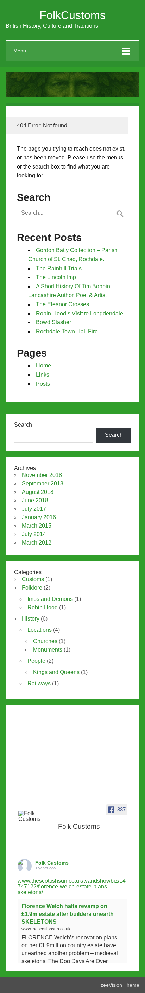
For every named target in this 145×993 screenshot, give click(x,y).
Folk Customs (52, 863)
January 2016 (39, 517)
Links (42, 375)
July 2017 (34, 509)
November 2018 (42, 475)
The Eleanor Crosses (62, 304)
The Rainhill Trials (59, 268)
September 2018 (42, 483)
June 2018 (35, 500)
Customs (33, 579)
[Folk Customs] (32, 816)
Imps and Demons (50, 599)
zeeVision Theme (120, 985)
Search (23, 425)
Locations (39, 630)
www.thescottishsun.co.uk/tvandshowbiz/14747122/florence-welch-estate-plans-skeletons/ (72, 886)
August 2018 (37, 492)
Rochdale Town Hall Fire (67, 331)
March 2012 (36, 543)
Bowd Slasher (53, 322)
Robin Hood (42, 607)
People (36, 661)
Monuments (47, 650)
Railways (39, 683)
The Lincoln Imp (56, 277)
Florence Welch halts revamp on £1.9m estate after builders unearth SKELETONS (67, 914)
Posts (43, 384)
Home (43, 366)
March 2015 (36, 526)
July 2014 (34, 534)
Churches (45, 641)
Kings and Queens (56, 672)
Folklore (32, 588)
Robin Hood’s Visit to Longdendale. (80, 313)
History (30, 619)
